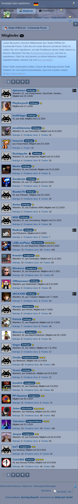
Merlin (16, 166)
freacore (17, 140)
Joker (16, 408)
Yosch (16, 370)
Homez (16, 306)
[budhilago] (6, 119)
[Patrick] (6, 322)
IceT (15, 446)
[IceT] (6, 450)
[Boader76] (6, 195)
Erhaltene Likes (31, 135)
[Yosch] (6, 373)
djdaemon (18, 90)
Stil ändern (46, 490)
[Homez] (6, 310)
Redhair (17, 229)
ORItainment (20, 281)
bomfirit (17, 382)
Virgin (16, 344)
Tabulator (18, 421)
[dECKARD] (6, 297)
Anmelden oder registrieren (16, 3)
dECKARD (18, 293)
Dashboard (48, 10)
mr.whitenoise (21, 127)
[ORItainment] (6, 284)
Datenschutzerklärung (10, 486)
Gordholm (18, 179)
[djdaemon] (6, 93)
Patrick (16, 319)
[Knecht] (6, 259)
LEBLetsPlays (21, 242)
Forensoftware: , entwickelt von (39, 497)
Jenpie (16, 434)
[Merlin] (6, 169)
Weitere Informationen (14, 73)
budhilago (19, 115)
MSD (15, 217)
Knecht (17, 255)
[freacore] (6, 144)
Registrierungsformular (42, 53)
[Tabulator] (6, 424)
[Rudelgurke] (6, 157)
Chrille (16, 357)
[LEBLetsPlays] (6, 246)
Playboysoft (20, 102)
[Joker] (6, 411)
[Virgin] (6, 348)
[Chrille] (6, 361)
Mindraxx (18, 268)
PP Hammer (19, 395)
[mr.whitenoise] (6, 131)
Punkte (44, 135)
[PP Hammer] (6, 399)
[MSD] (6, 220)
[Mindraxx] (6, 271)
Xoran (16, 204)
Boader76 (18, 191)
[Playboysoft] (6, 106)
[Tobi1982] (6, 463)
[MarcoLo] (6, 335)
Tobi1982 (18, 459)
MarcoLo (18, 331)
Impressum (27, 486)
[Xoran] (6, 208)
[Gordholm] (6, 182)
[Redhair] (6, 233)
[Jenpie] (6, 437)
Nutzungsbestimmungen (45, 486)
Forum (10, 10)
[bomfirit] (6, 386)
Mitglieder (27, 11)
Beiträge (16, 135)
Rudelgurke (19, 153)
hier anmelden (45, 60)
